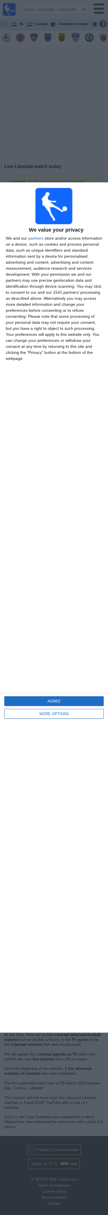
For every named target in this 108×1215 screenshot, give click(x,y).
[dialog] (54, 607)
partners (35, 238)
